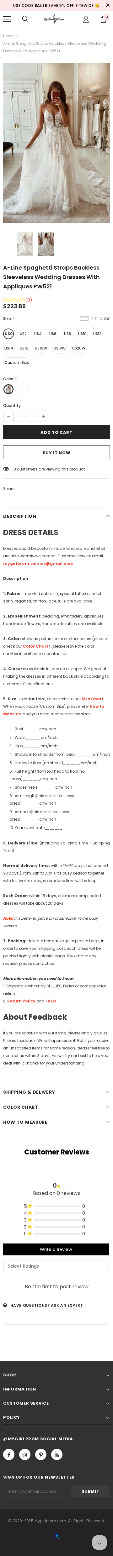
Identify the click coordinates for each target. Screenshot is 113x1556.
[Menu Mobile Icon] (7, 19)
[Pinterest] (40, 1454)
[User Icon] (86, 19)
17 (14, 469)
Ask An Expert (67, 1305)
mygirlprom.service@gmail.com (38, 563)
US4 (38, 333)
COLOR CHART (20, 1107)
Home (8, 36)
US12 (97, 333)
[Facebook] (8, 1454)
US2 (23, 333)
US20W (78, 348)
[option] (56, 143)
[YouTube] (56, 1454)
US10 (82, 333)
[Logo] (56, 19)
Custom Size (17, 362)
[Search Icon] (25, 19)
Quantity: (12, 405)
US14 (8, 348)
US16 (24, 348)
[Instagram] (24, 1454)
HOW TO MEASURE (25, 1122)
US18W (60, 348)
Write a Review (56, 1249)
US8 (67, 333)
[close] (108, 6)
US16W (41, 348)
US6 (52, 333)
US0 (9, 333)
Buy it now (57, 453)
